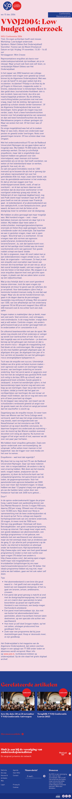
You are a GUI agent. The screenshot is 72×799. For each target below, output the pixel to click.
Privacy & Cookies (16, 786)
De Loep (3, 773)
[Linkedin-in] (69, 796)
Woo (2, 781)
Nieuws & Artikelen (4, 776)
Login (3, 785)
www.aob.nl (9, 653)
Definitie (4, 770)
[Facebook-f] (66, 796)
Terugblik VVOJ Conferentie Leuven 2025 (52, 715)
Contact (15, 775)
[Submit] (44, 776)
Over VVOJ (16, 773)
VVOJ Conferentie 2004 (11, 36)
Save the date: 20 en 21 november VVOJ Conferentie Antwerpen (17, 715)
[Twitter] (63, 796)
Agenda (15, 770)
